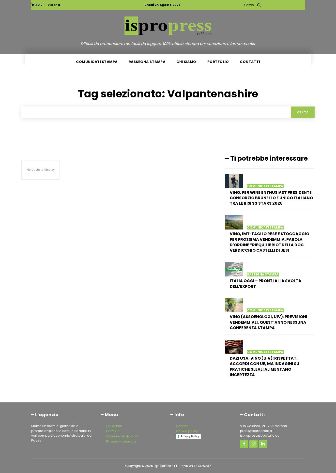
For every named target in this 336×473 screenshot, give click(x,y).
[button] (254, 5)
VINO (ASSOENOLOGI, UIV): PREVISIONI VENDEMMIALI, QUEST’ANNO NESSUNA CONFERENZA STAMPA (268, 322)
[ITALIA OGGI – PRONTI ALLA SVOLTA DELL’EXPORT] (234, 269)
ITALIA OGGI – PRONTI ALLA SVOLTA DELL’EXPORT (265, 283)
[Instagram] (253, 444)
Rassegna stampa (262, 274)
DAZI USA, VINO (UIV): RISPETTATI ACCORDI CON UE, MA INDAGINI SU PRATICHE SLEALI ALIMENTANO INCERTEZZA (264, 366)
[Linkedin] (263, 444)
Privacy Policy (190, 436)
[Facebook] (244, 444)
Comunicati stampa (265, 186)
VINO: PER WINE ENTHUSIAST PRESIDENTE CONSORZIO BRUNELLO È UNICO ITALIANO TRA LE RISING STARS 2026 (271, 198)
